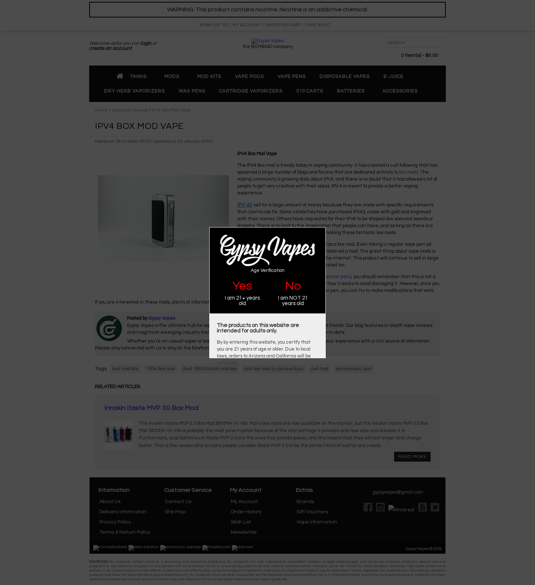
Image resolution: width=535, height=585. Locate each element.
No (293, 286)
